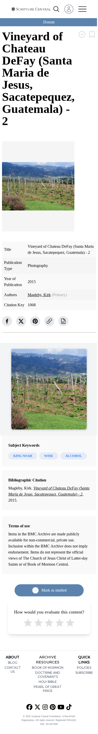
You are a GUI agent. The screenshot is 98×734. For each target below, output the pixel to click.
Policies (84, 667)
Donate (49, 22)
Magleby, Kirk (39, 295)
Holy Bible (48, 682)
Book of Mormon (47, 667)
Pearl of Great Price (48, 689)
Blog (12, 662)
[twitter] (21, 321)
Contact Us (13, 670)
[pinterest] (35, 321)
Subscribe (84, 673)
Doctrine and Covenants (47, 675)
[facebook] (7, 321)
